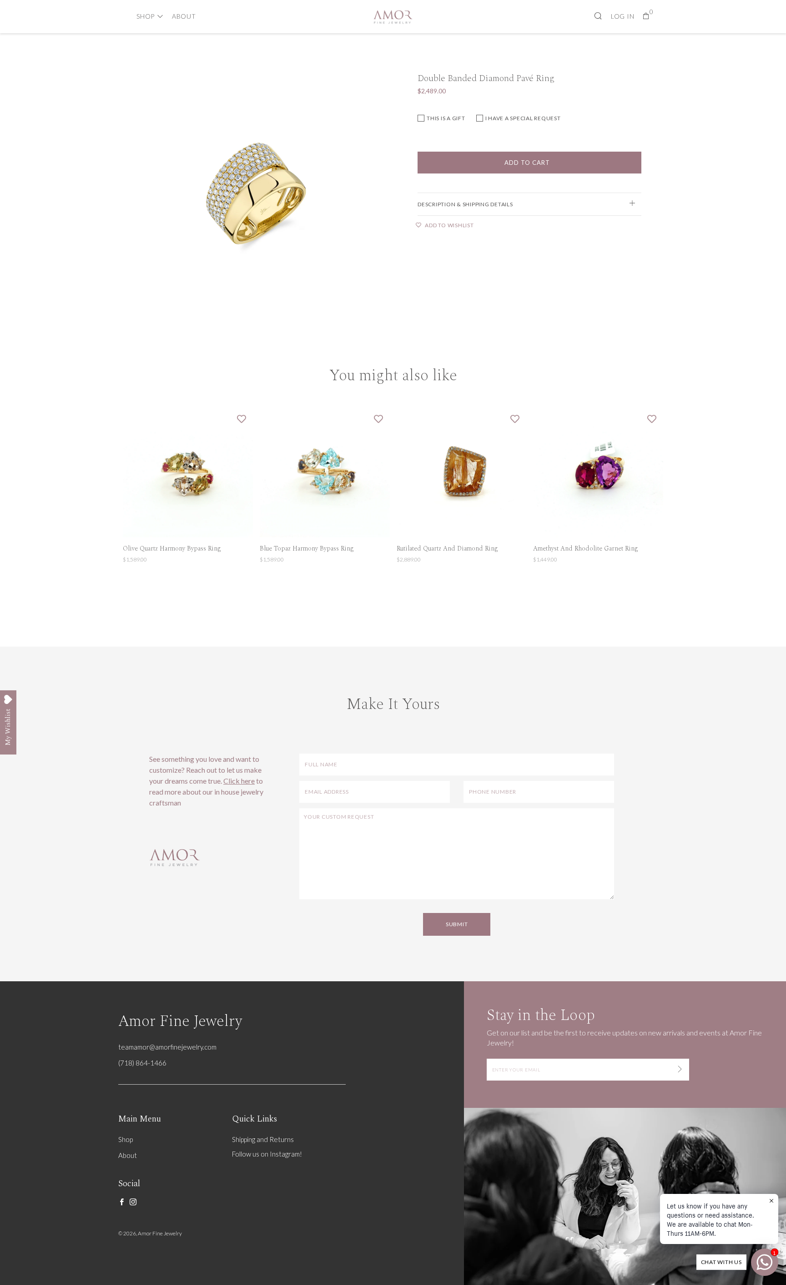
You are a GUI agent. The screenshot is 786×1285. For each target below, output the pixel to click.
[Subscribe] (679, 1070)
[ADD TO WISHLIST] (241, 418)
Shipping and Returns (263, 1139)
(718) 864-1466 (142, 1063)
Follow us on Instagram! (267, 1154)
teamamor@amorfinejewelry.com (167, 1047)
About (184, 16)
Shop (145, 16)
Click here (239, 780)
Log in (623, 16)
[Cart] (646, 16)
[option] (256, 194)
